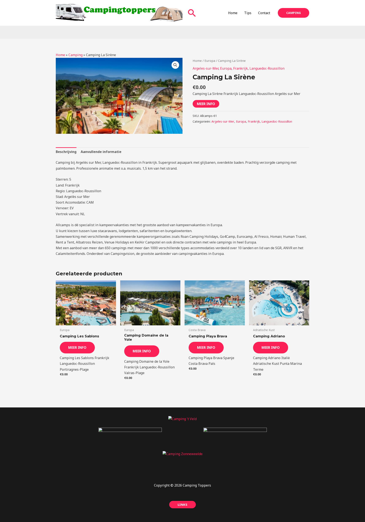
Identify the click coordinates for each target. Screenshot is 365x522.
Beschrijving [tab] (66, 151)
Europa (209, 60)
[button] (192, 13)
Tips (247, 13)
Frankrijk (240, 68)
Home (232, 13)
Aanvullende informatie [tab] (101, 151)
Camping (75, 55)
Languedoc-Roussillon (267, 68)
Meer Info (206, 103)
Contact (264, 13)
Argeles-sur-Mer (205, 68)
